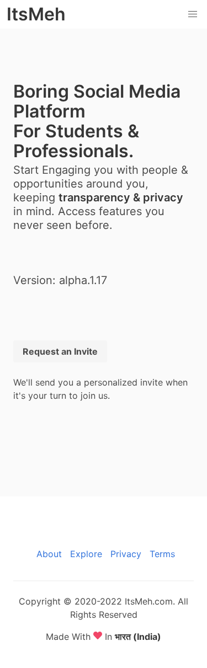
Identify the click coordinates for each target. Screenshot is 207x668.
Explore (86, 553)
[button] (192, 14)
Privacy (125, 553)
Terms (162, 553)
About (49, 553)
